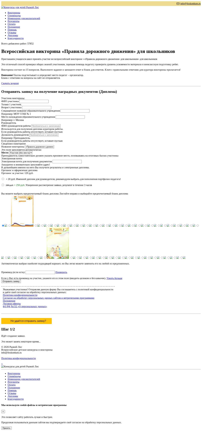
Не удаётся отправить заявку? (28, 321)
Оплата (11, 24)
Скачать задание (10, 83)
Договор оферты (12, 303)
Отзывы (12, 32)
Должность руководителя (15, 134)
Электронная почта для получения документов (26, 161)
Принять (6, 428)
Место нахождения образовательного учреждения (28, 117)
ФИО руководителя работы (16, 125)
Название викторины (12, 146)
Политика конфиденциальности (20, 295)
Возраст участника (11, 107)
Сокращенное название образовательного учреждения (30, 110)
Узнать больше (114, 278)
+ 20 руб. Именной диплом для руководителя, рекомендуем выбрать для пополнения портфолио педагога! (63, 179)
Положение (14, 27)
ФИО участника (10, 101)
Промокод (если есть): (13, 272)
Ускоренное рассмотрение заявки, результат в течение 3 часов (49, 185)
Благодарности (16, 38)
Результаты (13, 21)
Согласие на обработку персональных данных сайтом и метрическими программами (48, 298)
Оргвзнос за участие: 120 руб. (17, 173)
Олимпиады (14, 15)
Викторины (14, 12)
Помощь (12, 29)
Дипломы (13, 35)
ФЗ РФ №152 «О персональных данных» (25, 306)
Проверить (61, 272)
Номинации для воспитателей (24, 18)
